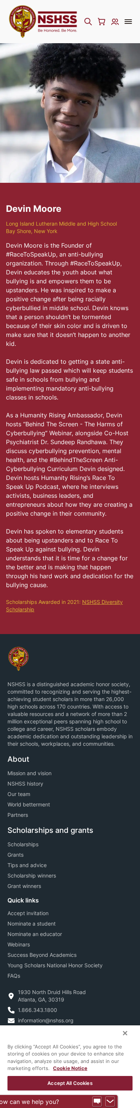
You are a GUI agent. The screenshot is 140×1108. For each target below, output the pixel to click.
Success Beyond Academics (42, 955)
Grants (15, 854)
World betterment (28, 804)
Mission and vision (29, 773)
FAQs (13, 975)
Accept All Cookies (69, 1083)
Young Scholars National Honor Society (55, 965)
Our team (18, 794)
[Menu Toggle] (128, 21)
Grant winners (24, 886)
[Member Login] (115, 21)
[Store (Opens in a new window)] (101, 21)
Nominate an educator (34, 934)
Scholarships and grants (50, 830)
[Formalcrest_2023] (18, 658)
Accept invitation (28, 913)
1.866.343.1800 (37, 1010)
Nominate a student (31, 923)
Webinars (18, 944)
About (18, 759)
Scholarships (22, 844)
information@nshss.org (46, 1020)
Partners (17, 815)
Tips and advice (27, 865)
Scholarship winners (31, 875)
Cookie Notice (70, 1068)
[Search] (88, 21)
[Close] (125, 1033)
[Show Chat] (97, 1101)
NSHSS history (25, 783)
